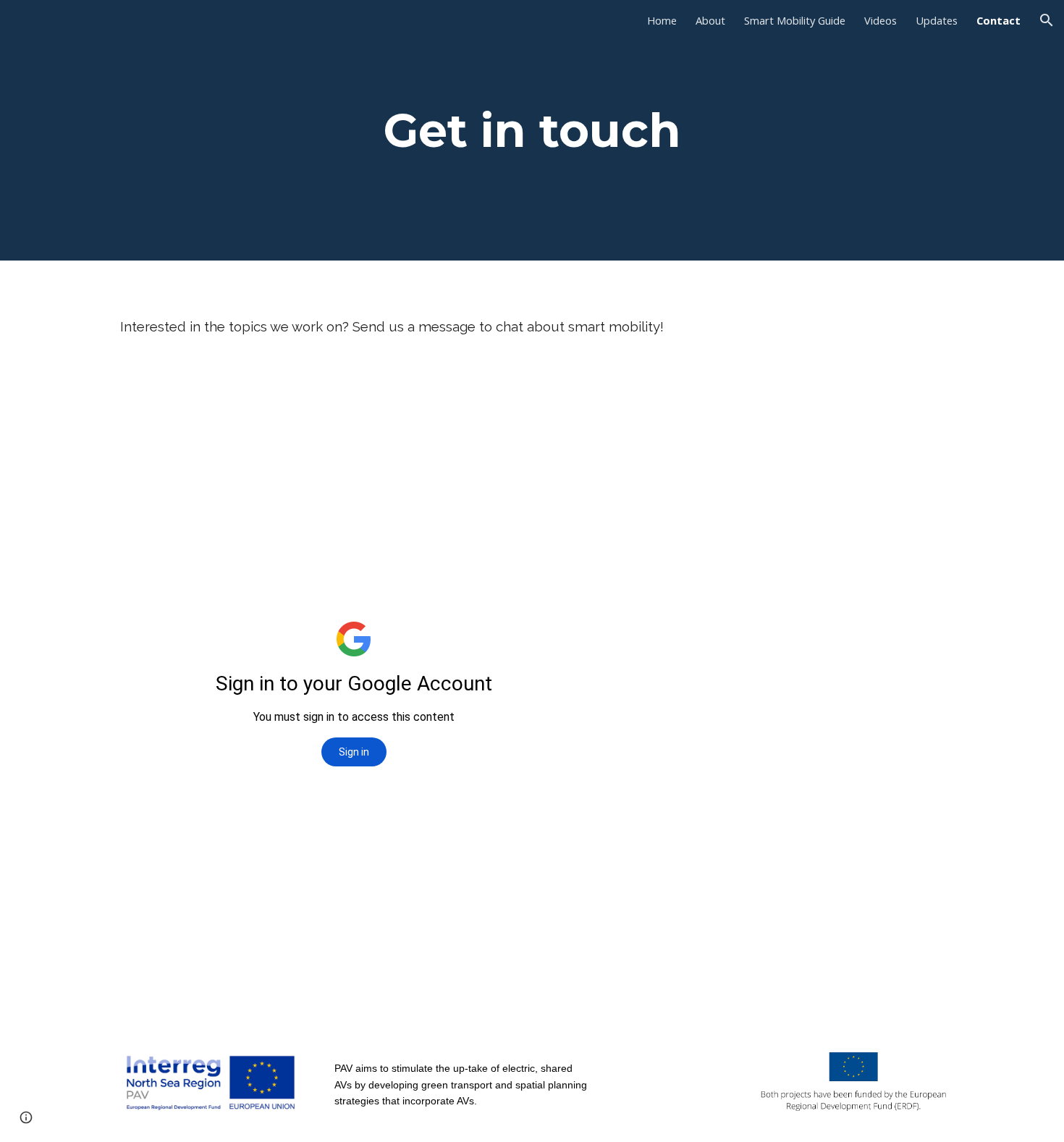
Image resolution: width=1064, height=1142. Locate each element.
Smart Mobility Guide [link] (794, 20)
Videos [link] (880, 20)
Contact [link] (998, 20)
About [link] (710, 20)
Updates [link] (937, 20)
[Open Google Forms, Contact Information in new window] (565, 398)
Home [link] (662, 20)
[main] (532, 130)
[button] (1046, 20)
